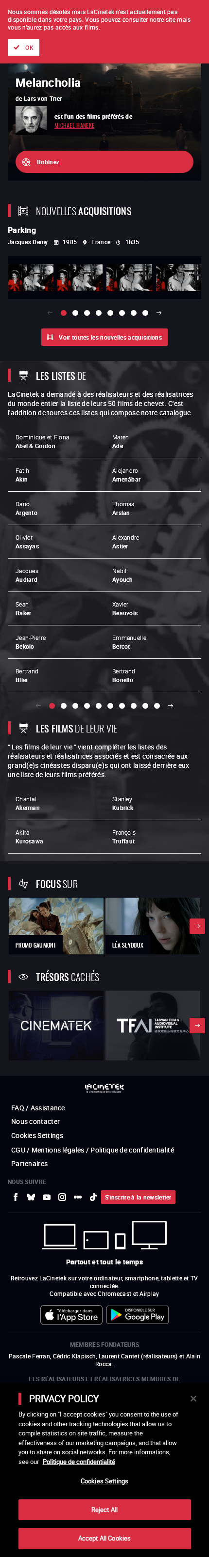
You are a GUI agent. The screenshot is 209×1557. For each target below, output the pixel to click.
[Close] (193, 1398)
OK (29, 47)
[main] (104, 1470)
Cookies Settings (104, 1481)
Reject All (104, 1509)
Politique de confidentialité (79, 1461)
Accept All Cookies (104, 1538)
